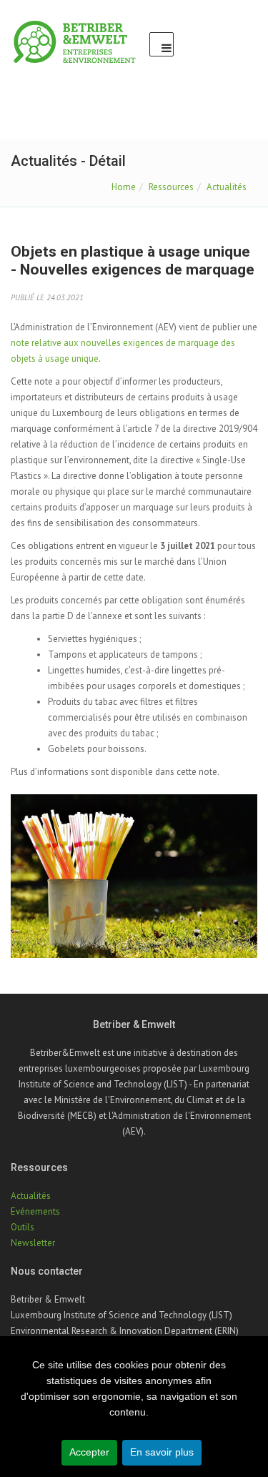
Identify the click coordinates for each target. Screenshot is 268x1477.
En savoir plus (162, 1452)
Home (123, 187)
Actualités (227, 187)
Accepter (89, 1452)
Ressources (171, 187)
